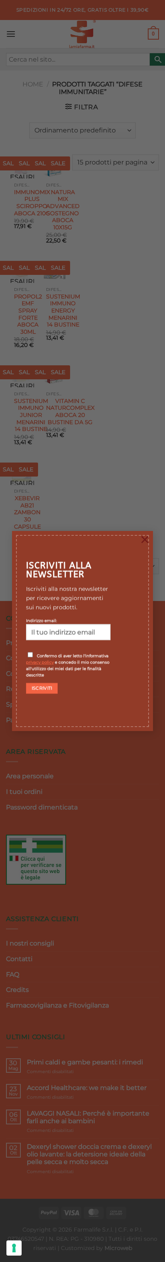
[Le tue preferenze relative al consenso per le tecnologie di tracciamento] (14, 1248)
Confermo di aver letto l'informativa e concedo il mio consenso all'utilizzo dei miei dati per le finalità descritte (67, 665)
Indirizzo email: (41, 620)
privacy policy (40, 662)
